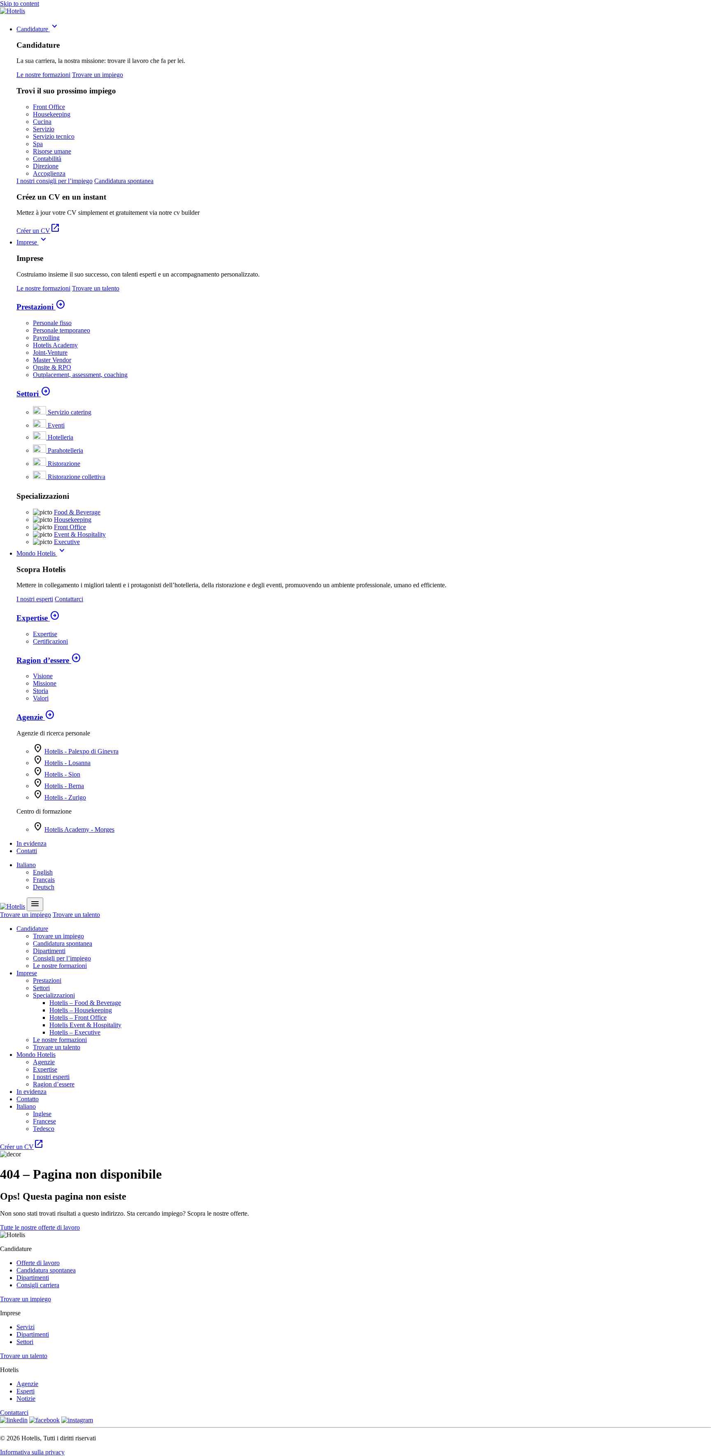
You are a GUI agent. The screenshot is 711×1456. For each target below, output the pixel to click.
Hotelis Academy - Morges (79, 829)
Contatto (27, 1098)
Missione (44, 683)
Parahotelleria (65, 450)
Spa (38, 143)
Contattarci (69, 598)
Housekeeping (51, 114)
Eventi (56, 425)
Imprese (32, 242)
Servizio (43, 129)
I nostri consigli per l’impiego (54, 180)
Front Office (49, 106)
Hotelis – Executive (74, 1032)
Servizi (25, 1326)
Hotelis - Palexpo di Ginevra (81, 751)
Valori (41, 698)
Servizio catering (69, 412)
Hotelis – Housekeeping (80, 1010)
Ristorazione (64, 463)
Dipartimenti (49, 950)
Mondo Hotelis (41, 553)
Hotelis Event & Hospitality (85, 1024)
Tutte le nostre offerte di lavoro (40, 1227)
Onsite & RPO (52, 367)
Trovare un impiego (97, 74)
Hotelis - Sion (62, 774)
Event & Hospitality (80, 534)
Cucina (42, 121)
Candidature (38, 29)
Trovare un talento (95, 288)
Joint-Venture (50, 352)
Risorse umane (52, 151)
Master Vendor (52, 359)
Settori (33, 393)
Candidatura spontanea (123, 180)
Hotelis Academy (55, 345)
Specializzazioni (54, 995)
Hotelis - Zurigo (65, 797)
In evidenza (31, 843)
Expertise (38, 618)
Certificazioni (50, 641)
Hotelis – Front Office (78, 1017)
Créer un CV (38, 230)
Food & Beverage (77, 512)
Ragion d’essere (48, 660)
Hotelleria (60, 437)
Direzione (45, 166)
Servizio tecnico (53, 136)
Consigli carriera (37, 1285)
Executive (67, 541)
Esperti (25, 1391)
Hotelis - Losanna (67, 762)
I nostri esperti (34, 598)
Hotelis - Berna (64, 785)
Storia (40, 690)
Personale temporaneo (61, 330)
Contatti (26, 850)
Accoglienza (49, 173)
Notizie (25, 1398)
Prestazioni (40, 306)
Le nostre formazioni (43, 74)
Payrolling (46, 337)
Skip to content (19, 3)
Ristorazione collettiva (76, 476)
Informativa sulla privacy (32, 1452)
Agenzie (35, 717)
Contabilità (47, 158)
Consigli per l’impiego (62, 958)
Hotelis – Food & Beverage (85, 1002)
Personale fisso (52, 322)
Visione (43, 675)
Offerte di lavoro (38, 1262)
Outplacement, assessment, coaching (80, 374)
